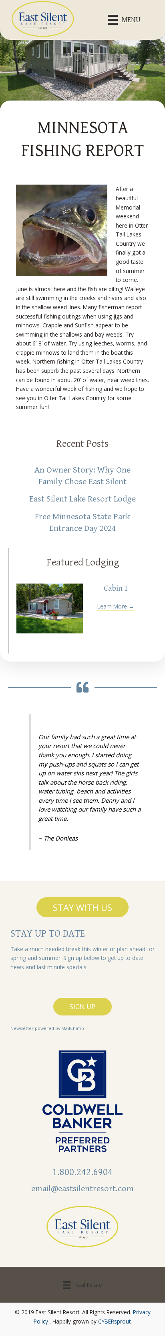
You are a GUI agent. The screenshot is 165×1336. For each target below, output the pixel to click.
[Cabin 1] (49, 608)
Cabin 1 (116, 588)
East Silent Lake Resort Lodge (82, 499)
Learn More (115, 606)
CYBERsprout (114, 1321)
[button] (82, 907)
